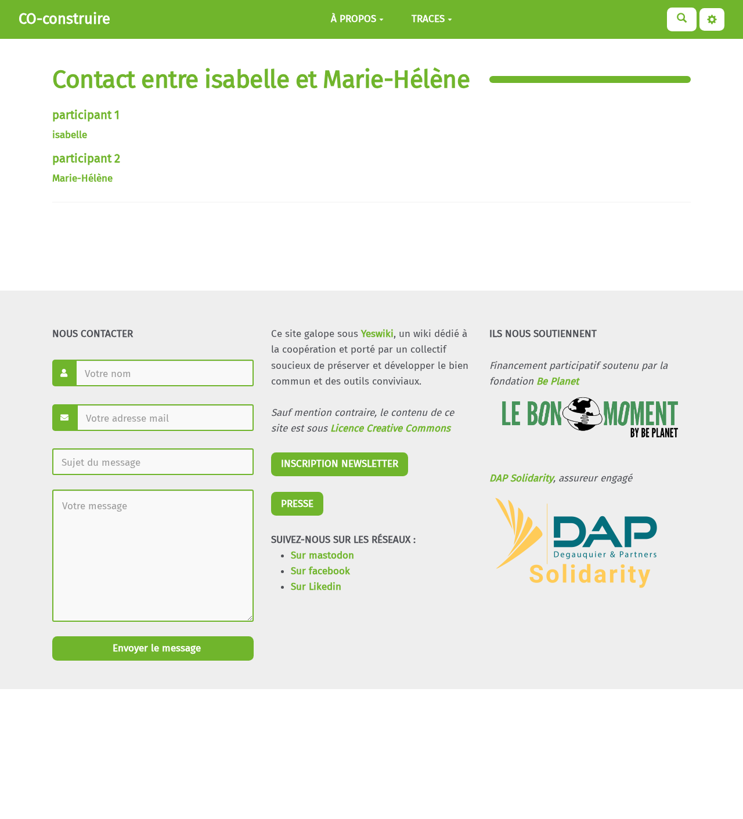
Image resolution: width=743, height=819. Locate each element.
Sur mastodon (322, 555)
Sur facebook (320, 571)
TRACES (428, 19)
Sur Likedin (316, 587)
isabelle (69, 135)
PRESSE (297, 504)
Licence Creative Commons (390, 428)
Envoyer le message (155, 648)
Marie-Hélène (82, 178)
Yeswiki (377, 334)
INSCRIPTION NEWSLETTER (339, 464)
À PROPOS (353, 19)
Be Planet (557, 381)
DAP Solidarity (521, 478)
